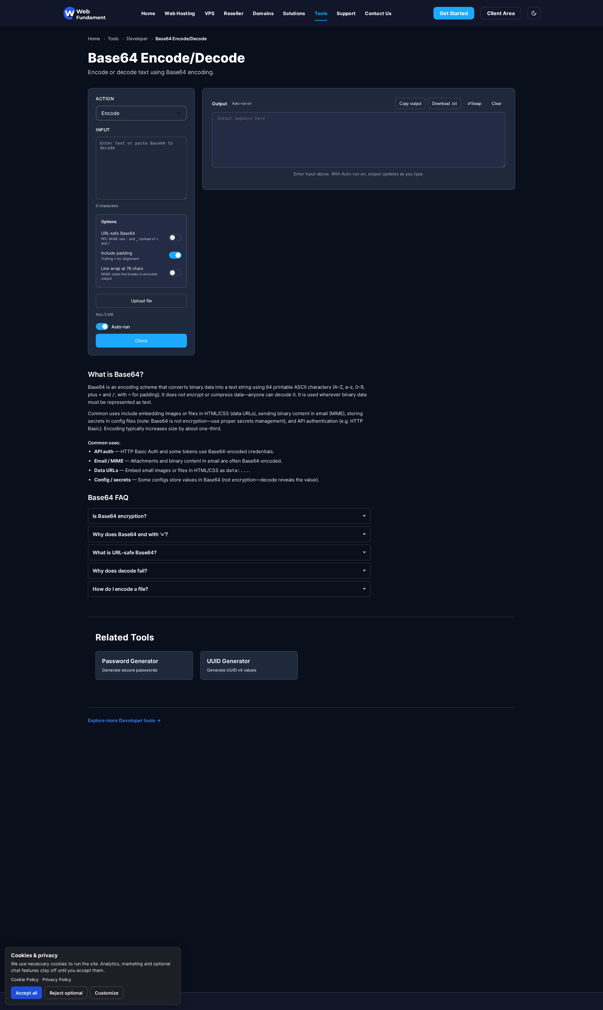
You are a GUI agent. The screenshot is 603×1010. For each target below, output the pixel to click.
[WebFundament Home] (97, 13)
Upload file (141, 300)
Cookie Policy (25, 979)
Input (103, 129)
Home (148, 13)
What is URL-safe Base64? (125, 552)
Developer (137, 38)
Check (141, 340)
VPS (210, 13)
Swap (474, 103)
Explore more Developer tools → (124, 720)
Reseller (233, 13)
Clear (496, 103)
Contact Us (378, 13)
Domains (263, 13)
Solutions (294, 13)
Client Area (501, 13)
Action (105, 98)
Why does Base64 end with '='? (130, 534)
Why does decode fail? (120, 571)
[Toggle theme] (534, 13)
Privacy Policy (56, 979)
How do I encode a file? (120, 589)
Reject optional (66, 993)
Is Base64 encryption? (120, 516)
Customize (107, 993)
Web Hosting (180, 13)
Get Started (454, 13)
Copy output (410, 103)
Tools (321, 13)
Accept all (26, 993)
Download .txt (444, 103)
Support (346, 13)
